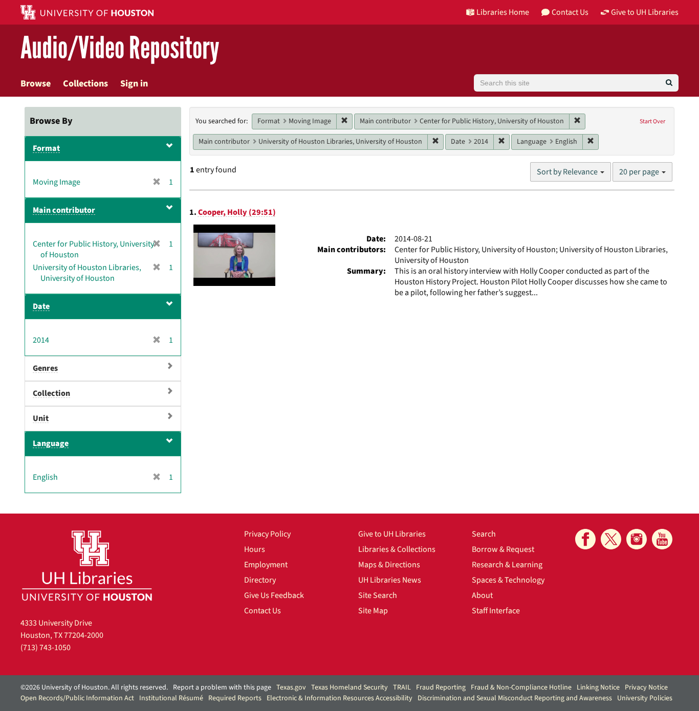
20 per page (640, 171)
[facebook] (585, 539)
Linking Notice (598, 687)
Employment (266, 564)
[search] (669, 83)
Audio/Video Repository (120, 48)
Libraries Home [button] (502, 12)
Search (484, 534)
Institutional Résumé (171, 698)
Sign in (134, 83)
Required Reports (234, 698)
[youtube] (662, 539)
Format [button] (46, 148)
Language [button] (51, 443)
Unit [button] (41, 418)
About (482, 595)
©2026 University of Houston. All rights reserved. (94, 687)
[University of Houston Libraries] (87, 565)
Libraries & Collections (396, 549)
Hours (254, 549)
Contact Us (262, 610)
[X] (611, 539)
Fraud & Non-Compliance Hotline (521, 687)
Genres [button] (45, 368)
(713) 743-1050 (45, 647)
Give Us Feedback (274, 595)
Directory (260, 580)
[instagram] (636, 539)
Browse (35, 83)
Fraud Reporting (441, 687)
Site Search (377, 595)
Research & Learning (507, 564)
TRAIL (402, 687)
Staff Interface (496, 610)
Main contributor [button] (64, 210)
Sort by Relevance (568, 171)
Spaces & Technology (508, 580)
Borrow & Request (503, 549)
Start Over (652, 121)
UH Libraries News (389, 580)
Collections (85, 83)
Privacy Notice (646, 687)
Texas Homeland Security (349, 687)
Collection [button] (51, 393)
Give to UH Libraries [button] (645, 12)
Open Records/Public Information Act (77, 698)
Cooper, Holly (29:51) (237, 212)
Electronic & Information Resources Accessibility (339, 698)
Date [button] (41, 306)
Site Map (373, 610)
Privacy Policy (267, 534)
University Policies (644, 698)
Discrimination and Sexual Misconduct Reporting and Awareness (515, 698)
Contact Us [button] (570, 12)
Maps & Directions (389, 564)
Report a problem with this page (222, 687)
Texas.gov (291, 687)
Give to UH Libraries (392, 534)
